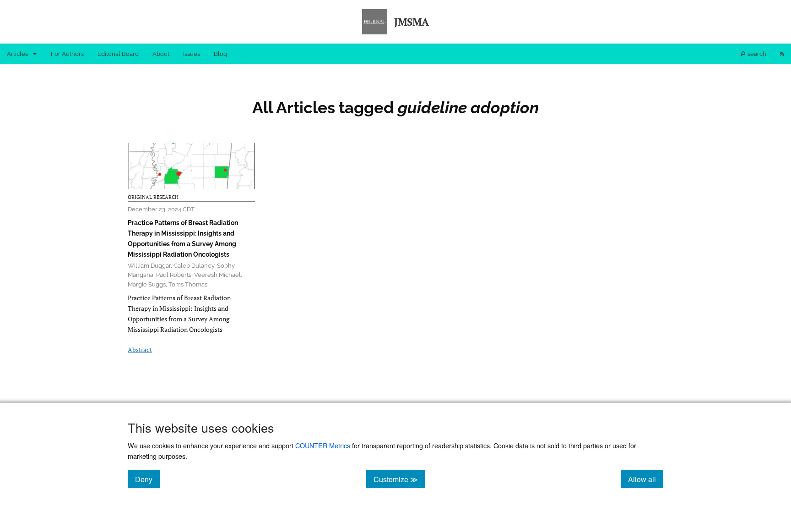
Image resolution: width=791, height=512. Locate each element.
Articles (17, 53)
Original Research (153, 197)
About (160, 53)
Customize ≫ (399, 478)
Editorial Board (118, 53)
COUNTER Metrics (322, 445)
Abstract (140, 349)
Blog (220, 53)
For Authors (67, 53)
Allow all (645, 478)
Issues (191, 53)
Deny (147, 478)
